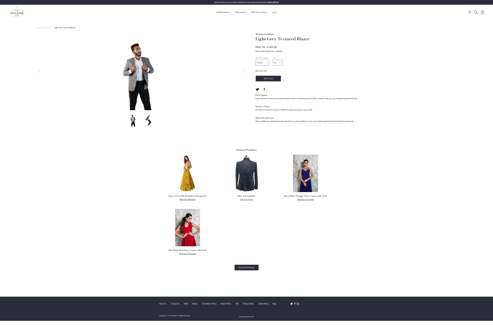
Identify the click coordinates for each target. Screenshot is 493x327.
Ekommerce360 (250, 317)
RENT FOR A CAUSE (258, 12)
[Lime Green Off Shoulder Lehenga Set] (187, 173)
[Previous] (39, 71)
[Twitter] (257, 89)
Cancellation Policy (208, 303)
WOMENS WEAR (222, 12)
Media (194, 303)
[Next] (243, 71)
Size (274, 58)
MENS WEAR (240, 12)
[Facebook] (264, 89)
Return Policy (226, 303)
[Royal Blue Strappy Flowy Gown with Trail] (305, 173)
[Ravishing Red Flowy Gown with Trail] (187, 227)
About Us (163, 303)
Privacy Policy (248, 303)
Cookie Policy (263, 303)
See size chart (261, 70)
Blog (274, 303)
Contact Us (175, 303)
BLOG (274, 12)
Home (39, 27)
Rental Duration (261, 58)
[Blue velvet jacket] (246, 173)
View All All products (246, 267)
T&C (237, 303)
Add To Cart (268, 78)
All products (48, 27)
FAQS (186, 303)
